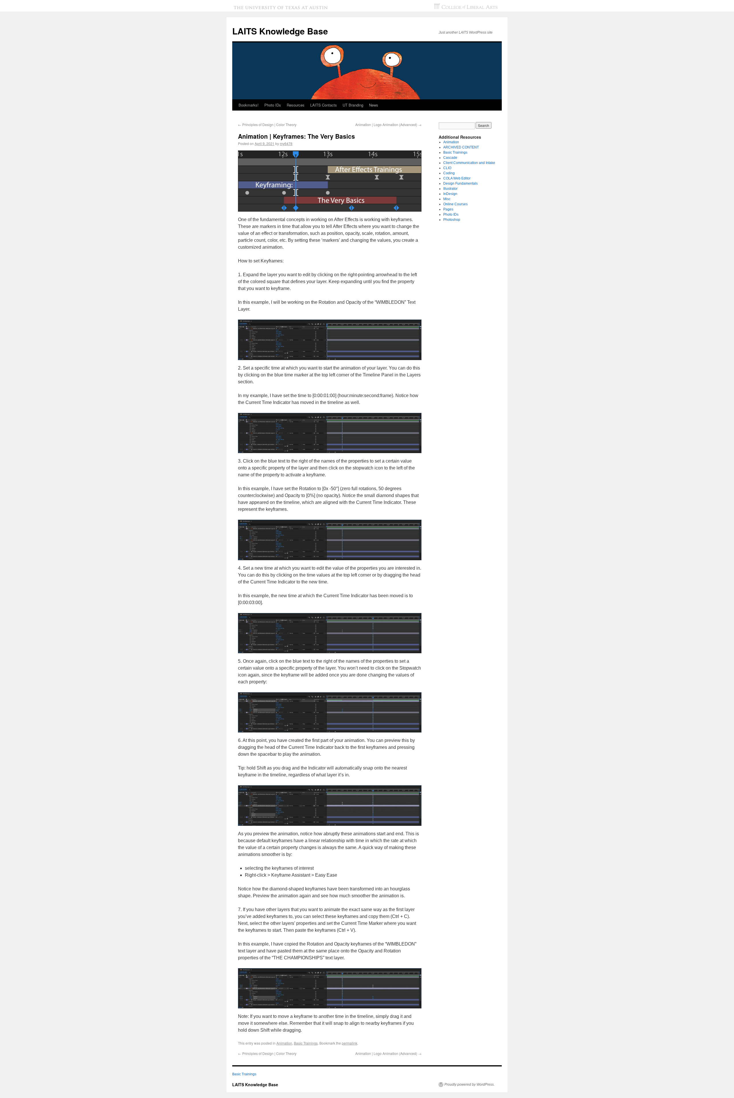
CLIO (447, 168)
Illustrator (450, 189)
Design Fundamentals (460, 183)
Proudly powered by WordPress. (469, 1084)
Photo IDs (450, 214)
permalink (349, 1043)
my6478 (286, 143)
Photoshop (451, 220)
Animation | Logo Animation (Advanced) (388, 124)
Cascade (450, 158)
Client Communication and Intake (469, 163)
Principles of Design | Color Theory (267, 124)
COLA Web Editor (457, 178)
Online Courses (455, 204)
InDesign (450, 194)
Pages (448, 209)
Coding (449, 173)
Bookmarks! (249, 105)
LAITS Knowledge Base (280, 31)
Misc (446, 199)
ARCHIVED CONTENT (461, 147)
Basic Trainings (306, 1043)
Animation (284, 1043)
